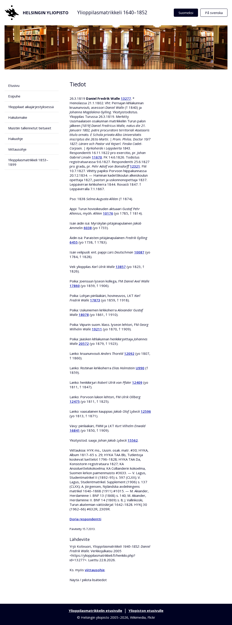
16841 (75, 430)
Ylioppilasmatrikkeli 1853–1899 (28, 162)
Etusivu (13, 85)
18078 (84, 314)
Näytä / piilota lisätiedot (88, 580)
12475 (75, 401)
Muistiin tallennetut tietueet (29, 128)
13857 (121, 266)
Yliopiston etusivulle (145, 610)
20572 (84, 343)
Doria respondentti (85, 519)
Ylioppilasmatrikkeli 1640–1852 (112, 12)
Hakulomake (17, 117)
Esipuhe (14, 96)
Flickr (151, 617)
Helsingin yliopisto (45, 12)
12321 (135, 166)
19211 (97, 329)
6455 (74, 242)
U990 (140, 368)
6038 (88, 227)
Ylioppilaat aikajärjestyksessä (31, 106)
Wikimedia (138, 617)
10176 (108, 213)
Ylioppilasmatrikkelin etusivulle (95, 610)
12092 (129, 353)
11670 (97, 157)
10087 (139, 252)
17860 (75, 285)
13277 (126, 98)
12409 (137, 382)
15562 (133, 440)
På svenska (214, 12)
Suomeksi (186, 12)
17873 (95, 300)
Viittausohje (17, 149)
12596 (146, 411)
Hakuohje (15, 138)
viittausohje (95, 570)
